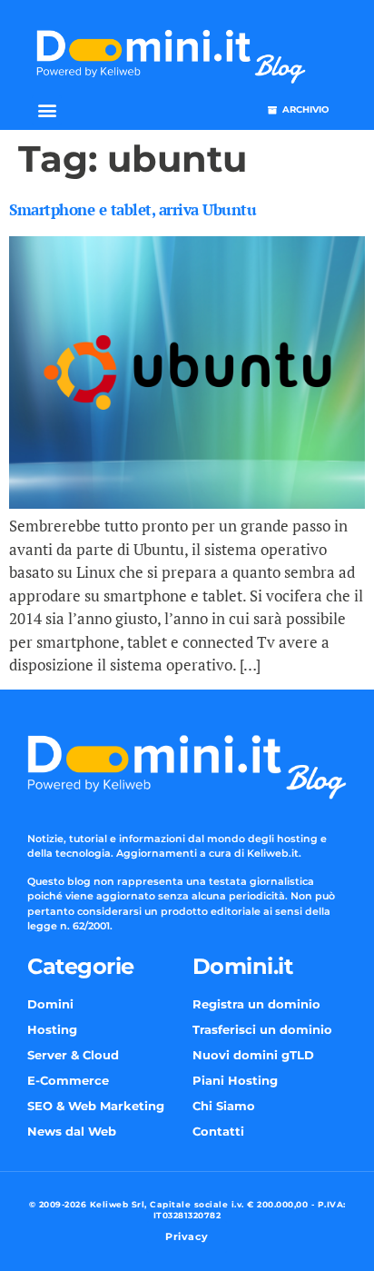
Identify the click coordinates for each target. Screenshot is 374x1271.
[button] (47, 110)
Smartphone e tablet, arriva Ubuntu (132, 209)
